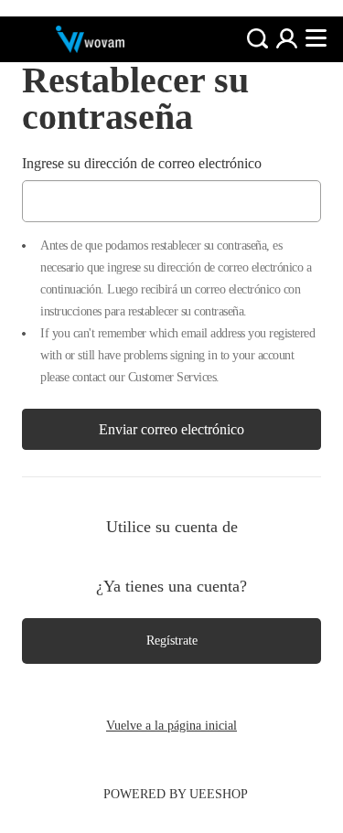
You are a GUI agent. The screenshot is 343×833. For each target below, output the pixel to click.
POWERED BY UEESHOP (175, 794)
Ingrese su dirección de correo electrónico (142, 163)
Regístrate (172, 640)
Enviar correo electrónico (171, 429)
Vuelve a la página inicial (171, 725)
